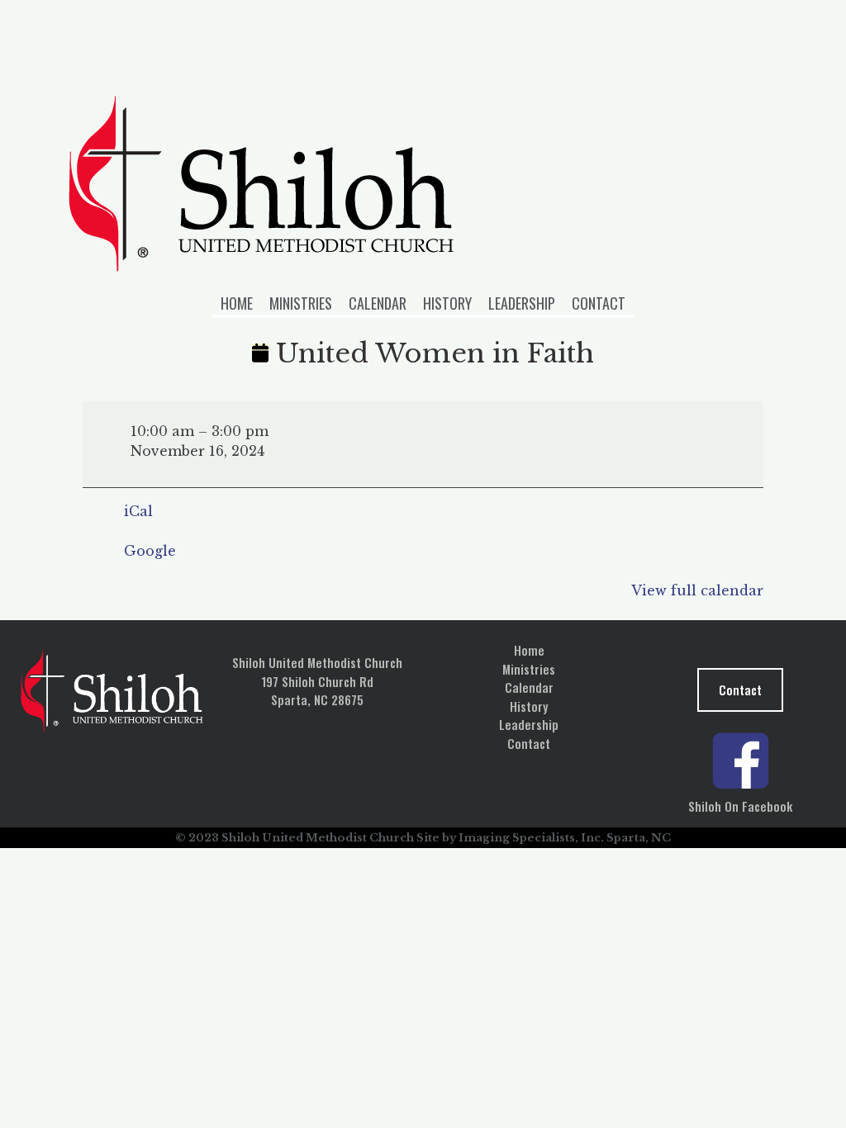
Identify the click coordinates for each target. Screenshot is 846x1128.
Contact (598, 303)
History (447, 303)
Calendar (377, 303)
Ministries (300, 303)
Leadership (521, 303)
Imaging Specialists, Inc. (531, 838)
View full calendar (697, 590)
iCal (138, 511)
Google (150, 551)
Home (237, 303)
